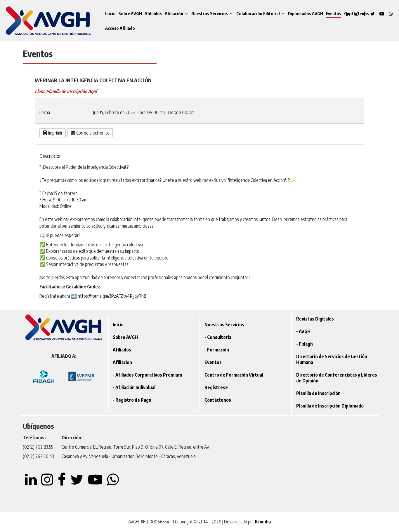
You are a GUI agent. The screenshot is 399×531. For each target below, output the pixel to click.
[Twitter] (373, 14)
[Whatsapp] (391, 14)
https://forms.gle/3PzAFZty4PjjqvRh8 (112, 296)
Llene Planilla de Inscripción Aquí (66, 91)
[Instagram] (47, 483)
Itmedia (263, 522)
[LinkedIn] (31, 483)
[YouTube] (382, 14)
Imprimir (55, 133)
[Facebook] (62, 483)
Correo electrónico (92, 133)
